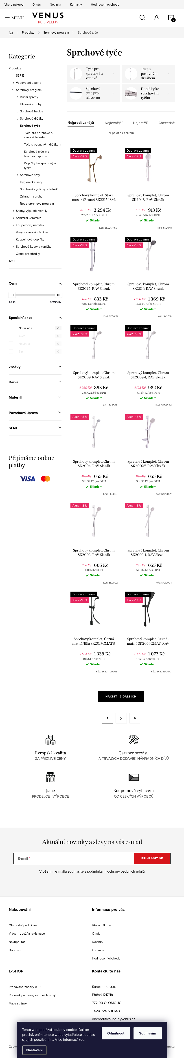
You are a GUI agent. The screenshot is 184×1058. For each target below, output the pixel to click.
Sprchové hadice (31, 111)
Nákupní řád (17, 942)
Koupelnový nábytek (30, 225)
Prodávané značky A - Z (25, 987)
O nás (37, 4)
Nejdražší (140, 122)
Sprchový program (29, 90)
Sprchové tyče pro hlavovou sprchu (37, 153)
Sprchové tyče (30, 125)
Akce (39, 336)
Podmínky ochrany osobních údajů (33, 995)
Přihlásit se (152, 858)
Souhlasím (147, 1033)
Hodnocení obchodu (105, 4)
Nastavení (34, 1050)
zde (81, 1039)
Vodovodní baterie (28, 82)
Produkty (15, 68)
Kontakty (76, 4)
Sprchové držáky (31, 118)
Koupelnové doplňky (30, 239)
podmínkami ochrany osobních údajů (116, 871)
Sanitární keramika (28, 218)
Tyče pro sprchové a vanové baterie (38, 135)
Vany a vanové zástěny (32, 232)
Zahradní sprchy (31, 196)
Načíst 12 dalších (121, 696)
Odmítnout (115, 1033)
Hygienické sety (31, 182)
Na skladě (39, 328)
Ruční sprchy (29, 97)
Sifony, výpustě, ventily (31, 210)
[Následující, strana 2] (121, 718)
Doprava (14, 950)
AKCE (12, 261)
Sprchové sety (30, 175)
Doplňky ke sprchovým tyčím (40, 165)
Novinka (39, 343)
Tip (39, 351)
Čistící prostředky (28, 253)
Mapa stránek (18, 1003)
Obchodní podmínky (23, 925)
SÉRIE (20, 75)
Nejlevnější (113, 122)
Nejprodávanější (81, 122)
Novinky (55, 4)
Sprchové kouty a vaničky (33, 246)
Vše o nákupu (14, 4)
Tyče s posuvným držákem (42, 144)
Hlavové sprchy (31, 104)
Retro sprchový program (37, 203)
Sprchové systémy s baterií (38, 189)
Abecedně (166, 122)
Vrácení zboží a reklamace (27, 933)
